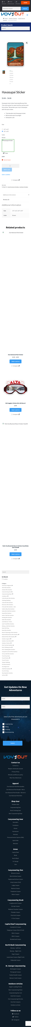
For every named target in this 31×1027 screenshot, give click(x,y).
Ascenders (15, 822)
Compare (15, 180)
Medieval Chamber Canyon (15, 909)
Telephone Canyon (15, 891)
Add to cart (7, 169)
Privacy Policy (15, 771)
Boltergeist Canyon (15, 969)
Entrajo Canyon (15, 906)
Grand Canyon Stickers (13, 187)
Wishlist (18, 3)
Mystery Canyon (15, 888)
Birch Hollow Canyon (15, 876)
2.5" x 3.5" (6, 131)
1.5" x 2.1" (6, 129)
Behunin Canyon (15, 873)
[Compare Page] (19, 180)
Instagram (16, 1020)
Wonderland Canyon (15, 939)
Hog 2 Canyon (15, 954)
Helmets (15, 834)
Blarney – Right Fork (15, 951)
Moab (15, 855)
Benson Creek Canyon (15, 978)
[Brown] (8, 146)
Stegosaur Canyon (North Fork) (15, 930)
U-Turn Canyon (16, 918)
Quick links (15, 840)
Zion (15, 864)
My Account (4, 2)
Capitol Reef (15, 852)
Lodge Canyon (15, 885)
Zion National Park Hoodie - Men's (15, 789)
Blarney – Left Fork (15, 948)
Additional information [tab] (9, 195)
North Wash (15, 858)
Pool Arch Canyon (15, 915)
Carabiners (15, 825)
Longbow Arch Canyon (15, 903)
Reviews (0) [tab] (6, 199)
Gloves (15, 828)
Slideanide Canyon (15, 960)
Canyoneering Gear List (15, 993)
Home (6, 18)
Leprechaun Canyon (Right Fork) (15, 957)
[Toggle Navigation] (27, 15)
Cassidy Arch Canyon (15, 927)
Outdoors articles (15, 1005)
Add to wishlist (6, 174)
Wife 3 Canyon (15, 933)
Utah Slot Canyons (15, 996)
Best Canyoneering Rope (15, 813)
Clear (6, 153)
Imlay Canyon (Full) (15, 882)
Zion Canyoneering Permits (15, 999)
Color (3, 135)
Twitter (16, 1017)
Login (25, 2)
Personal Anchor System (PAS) (15, 837)
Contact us (15, 765)
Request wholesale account (15, 768)
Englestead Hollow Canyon (15, 879)
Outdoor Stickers (13, 18)
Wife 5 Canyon (15, 936)
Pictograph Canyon (15, 972)
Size (3, 124)
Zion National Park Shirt (15, 795)
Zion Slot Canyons (15, 1002)
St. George (15, 861)
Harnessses (15, 831)
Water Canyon (15, 894)
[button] (27, 43)
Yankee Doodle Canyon (15, 975)
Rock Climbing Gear (15, 810)
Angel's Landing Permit (15, 987)
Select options (15, 361)
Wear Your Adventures (15, 778)
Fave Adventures (11, 2)
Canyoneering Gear (15, 807)
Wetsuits (15, 843)
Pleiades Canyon (15, 912)
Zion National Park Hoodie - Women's (15, 792)
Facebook (16, 1014)
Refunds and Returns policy (15, 774)
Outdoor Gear (15, 804)
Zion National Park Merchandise (15, 786)
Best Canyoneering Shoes (15, 990)
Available (5, 579)
